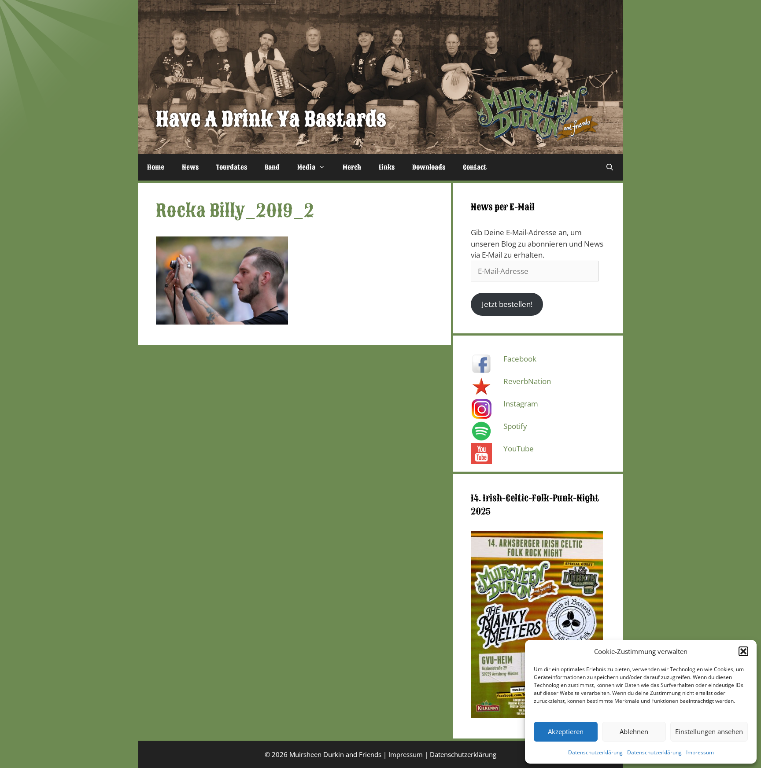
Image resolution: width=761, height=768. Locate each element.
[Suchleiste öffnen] (610, 167)
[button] (743, 651)
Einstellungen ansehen (709, 731)
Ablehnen (634, 731)
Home (155, 167)
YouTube (518, 448)
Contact (475, 167)
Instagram (520, 404)
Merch (352, 167)
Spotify (515, 426)
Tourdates (231, 167)
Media (306, 167)
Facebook (519, 359)
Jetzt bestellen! (507, 304)
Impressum (700, 752)
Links (387, 167)
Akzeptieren (566, 731)
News (190, 167)
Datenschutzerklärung (595, 752)
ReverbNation (527, 381)
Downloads (428, 167)
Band (272, 167)
